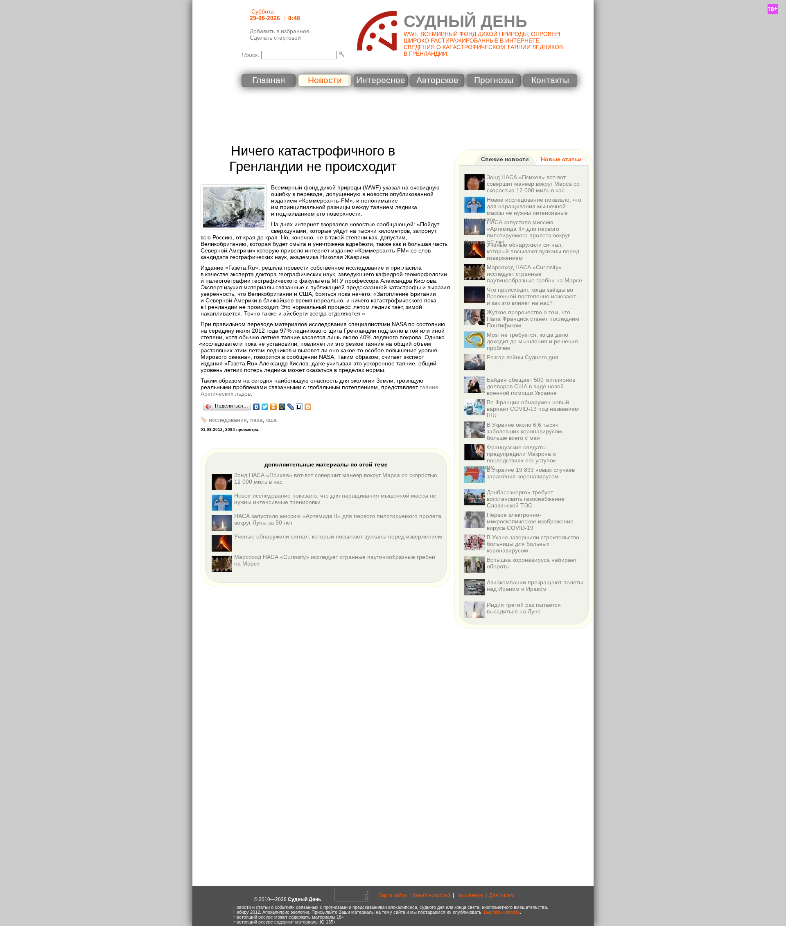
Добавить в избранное (279, 31)
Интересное (380, 80)
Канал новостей (431, 895)
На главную (469, 895)
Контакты (550, 80)
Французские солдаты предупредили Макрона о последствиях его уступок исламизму (510, 457)
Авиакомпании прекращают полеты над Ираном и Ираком (535, 585)
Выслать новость (502, 912)
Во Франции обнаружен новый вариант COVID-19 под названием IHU (533, 409)
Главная (268, 80)
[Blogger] (308, 406)
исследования (228, 420)
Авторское (437, 80)
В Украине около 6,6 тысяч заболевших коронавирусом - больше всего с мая (526, 431)
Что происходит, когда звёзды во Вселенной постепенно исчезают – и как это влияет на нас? (534, 296)
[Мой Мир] (282, 406)
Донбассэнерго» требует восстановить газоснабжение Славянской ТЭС (526, 499)
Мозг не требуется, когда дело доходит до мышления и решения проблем (532, 341)
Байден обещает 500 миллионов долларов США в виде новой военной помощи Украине (531, 386)
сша (271, 420)
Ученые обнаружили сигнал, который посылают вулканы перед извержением (338, 536)
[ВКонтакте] (256, 406)
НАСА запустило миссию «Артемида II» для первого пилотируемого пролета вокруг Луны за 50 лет (517, 232)
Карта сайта (392, 895)
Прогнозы (493, 80)
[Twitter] (265, 406)
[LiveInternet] (299, 406)
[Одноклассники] (273, 406)
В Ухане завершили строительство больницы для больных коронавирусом (533, 544)
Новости (325, 80)
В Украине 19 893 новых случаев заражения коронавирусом (531, 473)
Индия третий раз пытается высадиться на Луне (524, 608)
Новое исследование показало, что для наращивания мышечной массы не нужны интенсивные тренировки (522, 209)
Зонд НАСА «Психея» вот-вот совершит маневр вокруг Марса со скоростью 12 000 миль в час (533, 184)
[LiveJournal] (291, 406)
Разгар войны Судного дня (522, 357)
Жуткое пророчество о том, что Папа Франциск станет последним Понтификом (533, 319)
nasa (256, 420)
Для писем (501, 895)
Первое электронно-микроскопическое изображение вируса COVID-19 (530, 521)
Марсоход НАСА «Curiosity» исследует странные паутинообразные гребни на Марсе (534, 274)
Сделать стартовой (275, 37)
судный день (465, 21)
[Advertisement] (393, 116)
